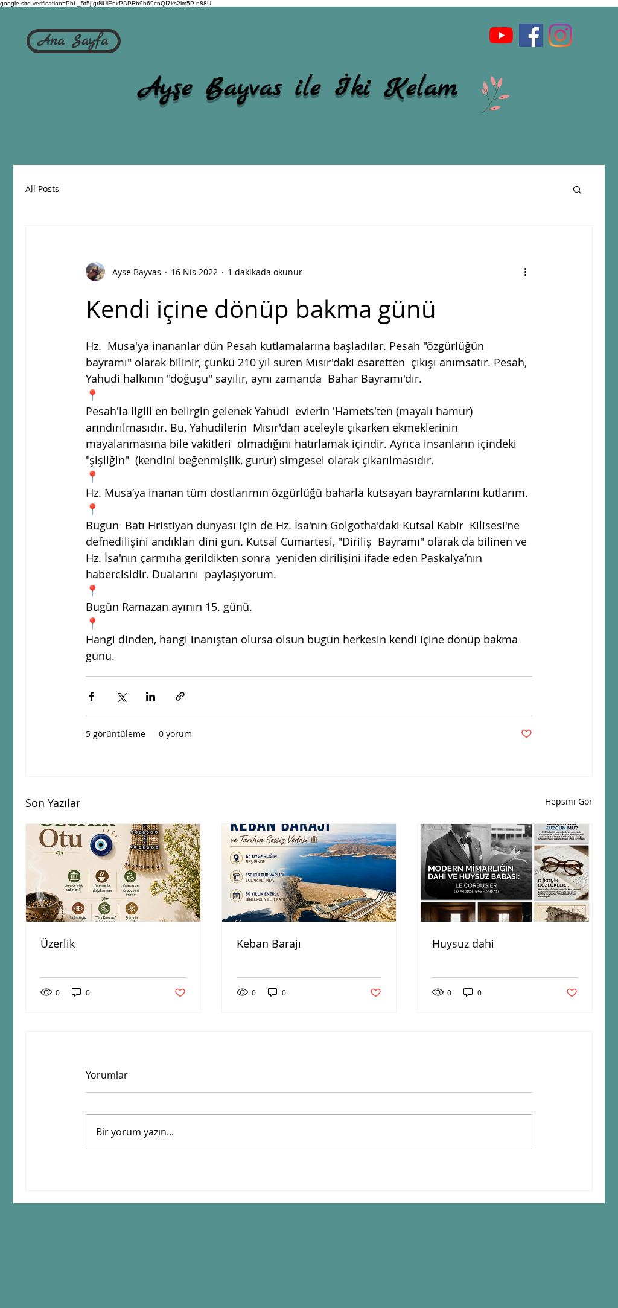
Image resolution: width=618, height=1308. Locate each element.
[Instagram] (560, 35)
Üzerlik (57, 943)
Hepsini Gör (569, 801)
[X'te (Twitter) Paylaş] (121, 696)
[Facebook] (531, 35)
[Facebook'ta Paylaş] (91, 696)
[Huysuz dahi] (505, 873)
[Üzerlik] (113, 873)
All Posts (42, 188)
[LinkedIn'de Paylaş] (150, 696)
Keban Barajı (269, 943)
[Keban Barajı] (309, 873)
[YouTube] (501, 35)
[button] (577, 189)
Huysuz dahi (463, 943)
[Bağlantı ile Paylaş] (180, 696)
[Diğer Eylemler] (525, 271)
